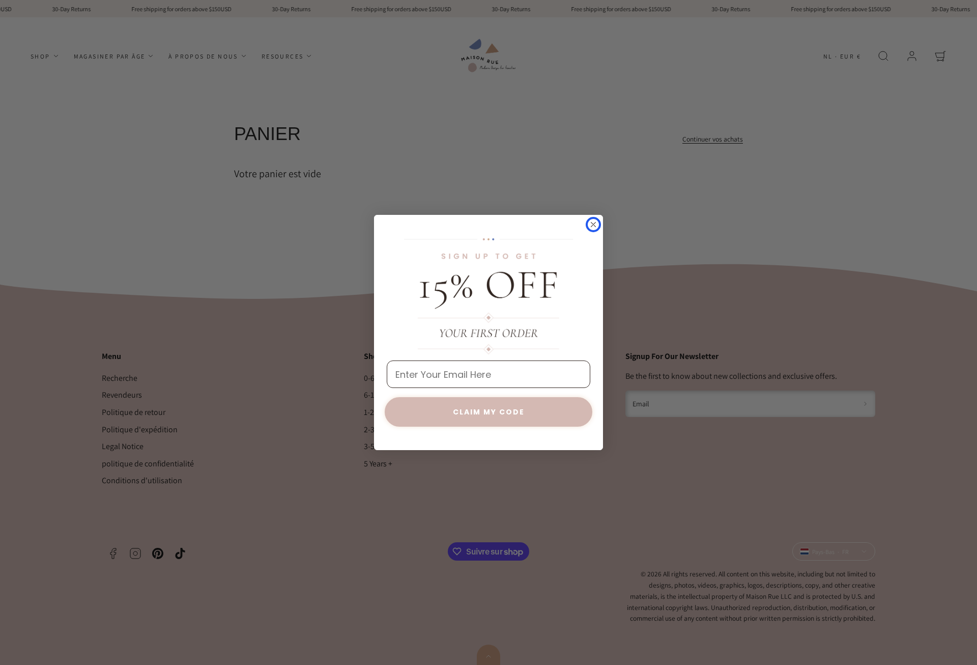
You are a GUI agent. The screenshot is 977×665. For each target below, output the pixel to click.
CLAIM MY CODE (489, 412)
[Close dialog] (593, 224)
